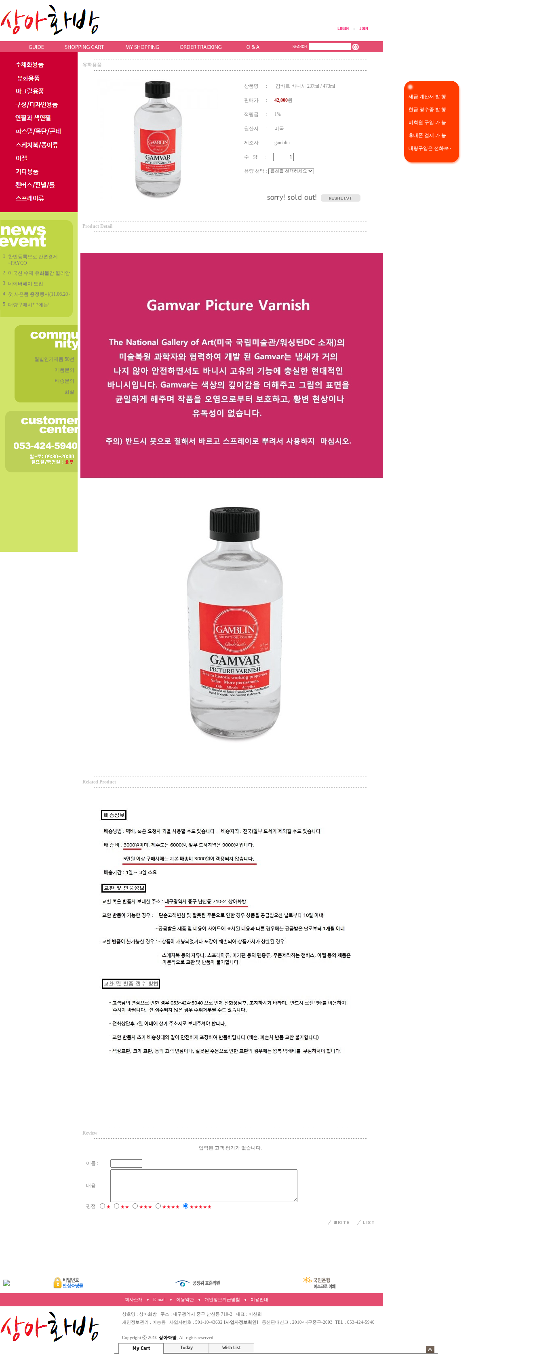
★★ (124, 1207)
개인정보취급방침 (222, 1299)
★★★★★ (201, 1207)
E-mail (159, 1299)
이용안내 (259, 1299)
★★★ (145, 1207)
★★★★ (171, 1207)
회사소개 (134, 1299)
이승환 (159, 1322)
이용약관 (185, 1299)
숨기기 (430, 1349)
